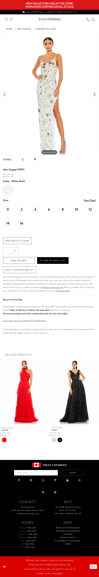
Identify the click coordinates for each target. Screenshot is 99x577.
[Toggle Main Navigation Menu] (6, 19)
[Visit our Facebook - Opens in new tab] (19, 480)
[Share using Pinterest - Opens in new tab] (35, 159)
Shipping (68, 534)
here (60, 573)
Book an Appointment (68, 528)
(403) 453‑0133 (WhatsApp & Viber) (27, 510)
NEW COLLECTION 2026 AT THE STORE (49, 3)
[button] (93, 19)
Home (9, 28)
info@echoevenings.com (52, 287)
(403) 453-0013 (63, 290)
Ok (93, 566)
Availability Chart (17, 240)
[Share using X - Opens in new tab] (23, 159)
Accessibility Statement (68, 541)
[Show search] (11, 19)
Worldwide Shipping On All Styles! (49, 6)
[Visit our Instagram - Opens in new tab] (31, 480)
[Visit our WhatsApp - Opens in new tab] (79, 480)
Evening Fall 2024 (46, 28)
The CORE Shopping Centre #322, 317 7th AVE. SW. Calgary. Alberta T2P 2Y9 (68, 510)
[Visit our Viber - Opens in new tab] (43, 492)
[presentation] (25, 391)
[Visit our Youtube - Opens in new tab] (67, 480)
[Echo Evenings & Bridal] (49, 19)
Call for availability (19, 269)
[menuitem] (49, 12)
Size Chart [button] (90, 200)
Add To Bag (18, 260)
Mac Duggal (24, 28)
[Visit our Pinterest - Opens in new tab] (55, 480)
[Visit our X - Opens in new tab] (43, 480)
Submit (72, 473)
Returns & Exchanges (68, 531)
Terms (68, 544)
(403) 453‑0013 (28, 507)
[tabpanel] (49, 94)
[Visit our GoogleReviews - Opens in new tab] (55, 492)
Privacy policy (68, 537)
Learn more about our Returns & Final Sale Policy (24, 320)
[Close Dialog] (5, 566)
